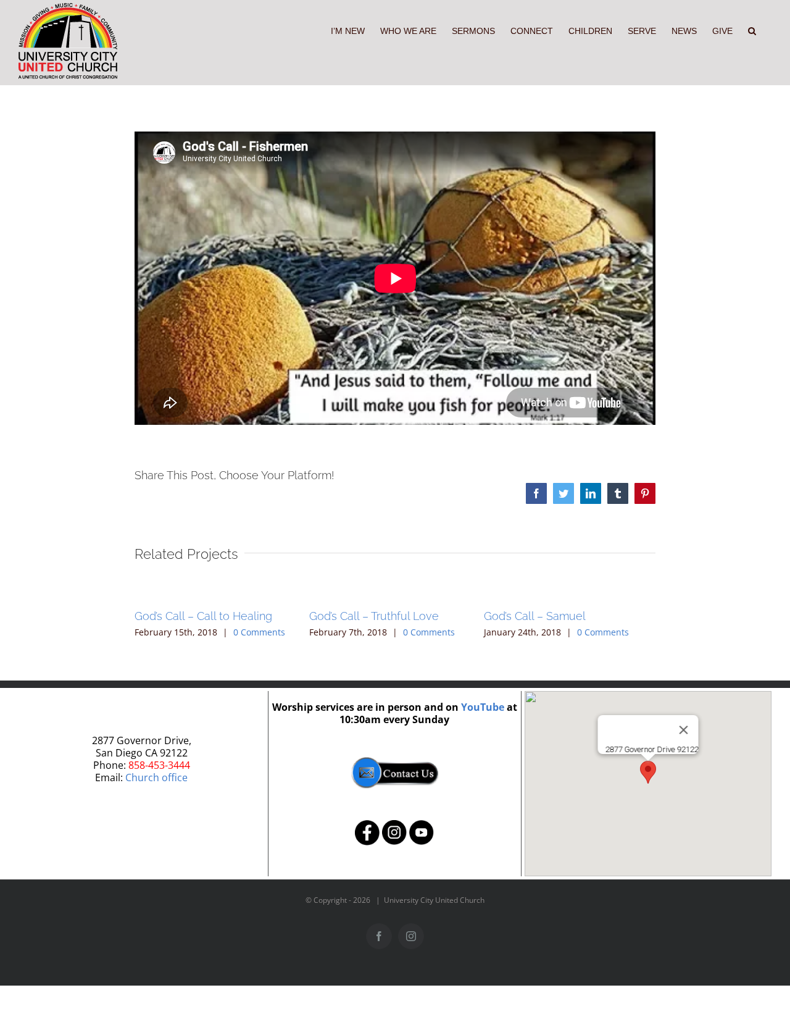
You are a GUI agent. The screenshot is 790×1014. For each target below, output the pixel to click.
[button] (752, 29)
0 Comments (259, 632)
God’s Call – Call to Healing (203, 616)
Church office (156, 777)
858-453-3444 (159, 765)
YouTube (482, 707)
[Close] (683, 730)
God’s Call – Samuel (535, 616)
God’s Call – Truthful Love (374, 616)
